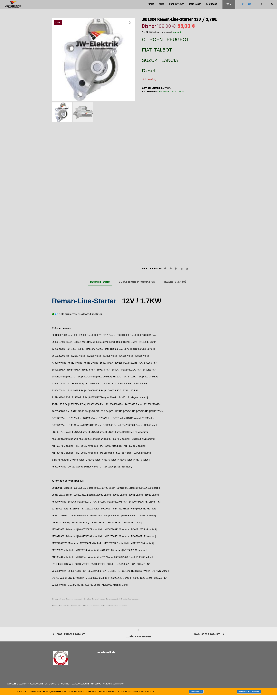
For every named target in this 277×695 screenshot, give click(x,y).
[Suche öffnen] (272, 4)
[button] (130, 22)
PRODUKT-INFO (176, 4)
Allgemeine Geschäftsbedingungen (25, 683)
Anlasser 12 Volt (168, 91)
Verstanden (196, 692)
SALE (181, 91)
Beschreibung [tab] (100, 282)
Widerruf (65, 683)
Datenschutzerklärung (248, 692)
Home (151, 4)
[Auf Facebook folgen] (242, 4)
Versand (177, 32)
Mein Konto (195, 4)
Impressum (96, 683)
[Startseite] (13, 4)
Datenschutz (52, 683)
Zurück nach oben (138, 636)
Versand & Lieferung (113, 683)
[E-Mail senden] (249, 4)
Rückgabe (211, 4)
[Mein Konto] (262, 4)
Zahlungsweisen (80, 683)
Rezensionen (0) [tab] (175, 282)
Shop (161, 4)
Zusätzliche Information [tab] (137, 282)
